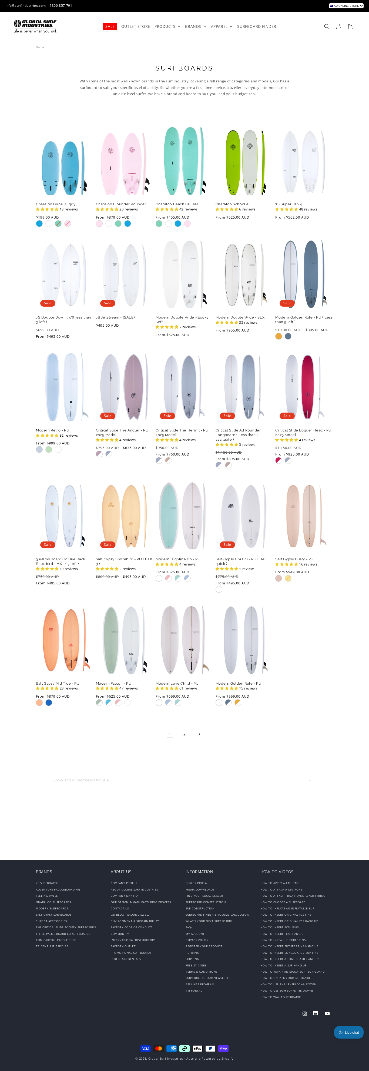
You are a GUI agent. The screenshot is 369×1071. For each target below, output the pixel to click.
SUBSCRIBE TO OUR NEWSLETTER (209, 978)
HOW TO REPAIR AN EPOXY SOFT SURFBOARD (292, 971)
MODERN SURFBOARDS (52, 908)
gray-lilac (99, 454)
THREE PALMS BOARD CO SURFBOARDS (63, 934)
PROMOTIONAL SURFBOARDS (131, 953)
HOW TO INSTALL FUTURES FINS (283, 940)
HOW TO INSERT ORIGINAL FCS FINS (285, 914)
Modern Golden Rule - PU (238, 683)
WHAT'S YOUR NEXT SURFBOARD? (209, 921)
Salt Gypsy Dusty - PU (294, 559)
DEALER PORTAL (197, 883)
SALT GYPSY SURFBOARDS (54, 914)
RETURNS (192, 953)
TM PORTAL (194, 990)
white (48, 223)
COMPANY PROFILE (124, 883)
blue (39, 223)
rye (228, 465)
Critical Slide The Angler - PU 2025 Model (122, 432)
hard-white (219, 589)
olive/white (99, 702)
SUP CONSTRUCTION (200, 908)
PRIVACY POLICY (197, 940)
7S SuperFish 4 (288, 204)
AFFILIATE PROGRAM (200, 984)
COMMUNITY (120, 934)
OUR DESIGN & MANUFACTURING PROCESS (141, 902)
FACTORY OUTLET (123, 946)
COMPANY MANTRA (124, 896)
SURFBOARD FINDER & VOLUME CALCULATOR (217, 914)
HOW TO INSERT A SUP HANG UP (283, 965)
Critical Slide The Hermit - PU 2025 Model (182, 432)
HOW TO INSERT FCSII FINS (279, 927)
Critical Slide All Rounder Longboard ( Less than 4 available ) (238, 434)
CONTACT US (120, 908)
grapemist (48, 702)
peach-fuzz (39, 702)
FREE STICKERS (196, 965)
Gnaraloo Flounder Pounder (121, 204)
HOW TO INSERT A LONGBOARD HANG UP (289, 959)
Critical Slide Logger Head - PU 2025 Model (303, 432)
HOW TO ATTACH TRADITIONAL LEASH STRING (293, 896)
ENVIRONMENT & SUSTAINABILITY (135, 921)
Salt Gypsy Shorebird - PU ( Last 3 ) (124, 561)
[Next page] (199, 734)
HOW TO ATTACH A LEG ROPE (281, 889)
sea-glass (48, 449)
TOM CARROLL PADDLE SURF (56, 940)
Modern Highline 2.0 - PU (178, 559)
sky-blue (39, 449)
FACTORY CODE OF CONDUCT (131, 927)
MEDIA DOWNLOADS (200, 889)
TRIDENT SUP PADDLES (52, 946)
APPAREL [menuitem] (219, 26)
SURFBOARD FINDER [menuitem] (256, 26)
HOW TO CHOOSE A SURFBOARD (283, 902)
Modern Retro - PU (52, 430)
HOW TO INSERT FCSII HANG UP (282, 934)
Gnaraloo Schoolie (232, 204)
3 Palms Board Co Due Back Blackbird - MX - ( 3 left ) (60, 561)
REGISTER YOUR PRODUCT (204, 946)
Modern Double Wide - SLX (240, 317)
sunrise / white (237, 702)
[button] (327, 26)
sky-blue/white (187, 578)
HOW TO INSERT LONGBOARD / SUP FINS (289, 953)
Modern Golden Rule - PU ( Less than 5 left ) (304, 319)
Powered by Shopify (218, 1058)
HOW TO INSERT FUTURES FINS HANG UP (289, 946)
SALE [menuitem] (110, 26)
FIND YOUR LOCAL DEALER (204, 896)
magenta (278, 460)
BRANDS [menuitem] (193, 26)
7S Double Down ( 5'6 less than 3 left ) (63, 319)
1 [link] (170, 733)
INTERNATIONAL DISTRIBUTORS (133, 940)
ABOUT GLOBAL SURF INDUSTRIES (134, 889)
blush (278, 578)
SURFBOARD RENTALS (126, 959)
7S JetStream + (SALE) (115, 317)
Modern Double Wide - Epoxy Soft (182, 319)
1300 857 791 (61, 5)
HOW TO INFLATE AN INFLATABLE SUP (287, 908)
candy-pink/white (168, 578)
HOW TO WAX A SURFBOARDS (280, 997)
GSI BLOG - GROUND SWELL (130, 914)
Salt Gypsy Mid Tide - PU (57, 683)
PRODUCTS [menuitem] (165, 26)
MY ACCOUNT (195, 934)
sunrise (278, 336)
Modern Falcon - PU (114, 683)
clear (58, 449)
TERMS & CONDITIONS (201, 971)
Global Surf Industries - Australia (174, 1058)
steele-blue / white (228, 702)
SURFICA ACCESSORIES (51, 921)
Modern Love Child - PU (177, 683)
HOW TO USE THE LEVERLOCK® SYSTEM (288, 984)
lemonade (288, 578)
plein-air (108, 454)
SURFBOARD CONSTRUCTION (206, 902)
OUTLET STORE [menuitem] (135, 26)
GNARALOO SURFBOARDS (53, 902)
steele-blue (288, 336)
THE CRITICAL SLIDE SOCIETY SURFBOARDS (66, 927)
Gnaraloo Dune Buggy (55, 204)
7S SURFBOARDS (47, 883)
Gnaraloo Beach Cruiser (177, 204)
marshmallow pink (67, 223)
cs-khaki (168, 460)
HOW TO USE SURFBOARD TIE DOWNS (287, 990)
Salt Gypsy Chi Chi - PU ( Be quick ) (240, 561)
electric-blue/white (108, 702)
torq (58, 223)
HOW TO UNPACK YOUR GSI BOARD (285, 978)
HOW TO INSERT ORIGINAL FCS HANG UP (289, 921)
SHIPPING (192, 959)
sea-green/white (178, 578)
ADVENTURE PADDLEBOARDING (58, 889)
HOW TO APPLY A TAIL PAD (279, 883)
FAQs (189, 927)
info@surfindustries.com (25, 5)
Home (40, 47)
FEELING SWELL (47, 896)
